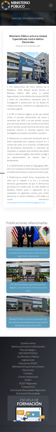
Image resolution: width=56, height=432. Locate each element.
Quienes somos (28, 343)
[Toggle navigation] (51, 5)
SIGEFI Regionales (28, 383)
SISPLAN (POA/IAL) (28, 353)
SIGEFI (28, 380)
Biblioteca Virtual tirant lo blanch (28, 366)
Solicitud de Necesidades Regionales (28, 390)
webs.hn (39, 429)
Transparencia (28, 386)
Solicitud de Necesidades (28, 393)
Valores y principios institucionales (28, 346)
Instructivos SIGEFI (28, 363)
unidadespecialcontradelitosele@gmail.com (26, 202)
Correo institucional (28, 376)
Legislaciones (28, 360)
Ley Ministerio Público (28, 356)
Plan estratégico (28, 350)
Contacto (28, 373)
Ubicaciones (28, 370)
